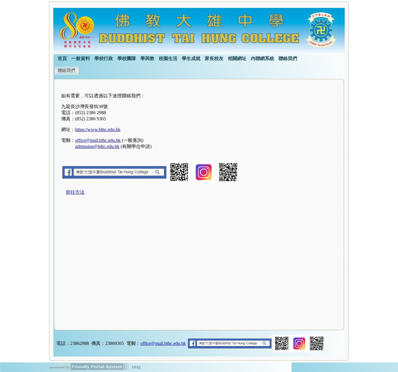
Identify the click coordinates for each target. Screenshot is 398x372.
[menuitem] (62, 58)
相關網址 (237, 58)
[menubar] (175, 58)
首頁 (62, 58)
